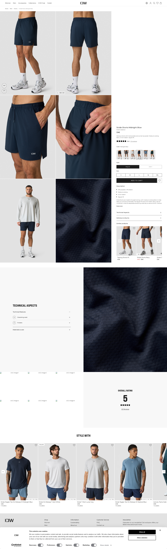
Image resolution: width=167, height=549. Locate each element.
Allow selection (142, 538)
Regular (128, 166)
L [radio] (139, 175)
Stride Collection (120, 129)
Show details (104, 545)
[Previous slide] (119, 241)
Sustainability (75, 522)
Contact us (100, 525)
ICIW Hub (41, 3)
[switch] (59, 545)
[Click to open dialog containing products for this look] (14, 386)
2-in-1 (150, 166)
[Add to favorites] (159, 180)
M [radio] (130, 175)
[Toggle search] (154, 3)
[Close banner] (160, 530)
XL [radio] (148, 175)
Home (6, 8)
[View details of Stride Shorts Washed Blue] (146, 154)
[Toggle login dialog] (151, 3)
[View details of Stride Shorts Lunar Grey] (133, 154)
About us (74, 525)
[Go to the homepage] (83, 3)
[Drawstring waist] (4, 85)
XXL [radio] (157, 175)
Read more (119, 206)
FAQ (98, 522)
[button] (28, 53)
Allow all (142, 532)
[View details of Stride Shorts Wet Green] (152, 154)
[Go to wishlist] (157, 3)
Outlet (49, 3)
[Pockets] (4, 91)
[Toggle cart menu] (160, 3)
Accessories (22, 3)
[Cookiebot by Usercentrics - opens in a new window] (16, 545)
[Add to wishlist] (134, 228)
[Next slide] (158, 241)
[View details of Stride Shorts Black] (119, 154)
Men (14, 3)
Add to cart (137, 180)
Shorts (15, 8)
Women (8, 3)
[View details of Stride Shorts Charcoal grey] (126, 154)
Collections (32, 3)
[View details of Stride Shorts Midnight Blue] (139, 154)
